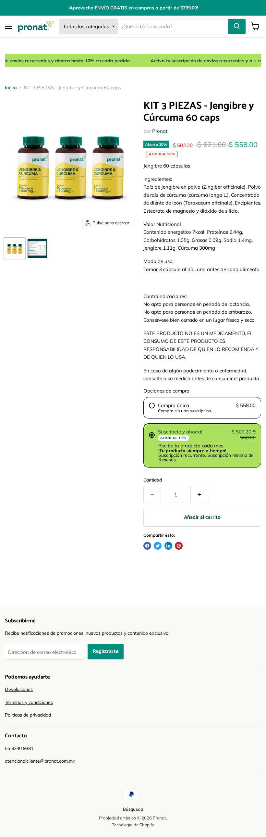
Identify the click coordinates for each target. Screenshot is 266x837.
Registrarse (105, 651)
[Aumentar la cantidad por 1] (199, 494)
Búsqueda (133, 809)
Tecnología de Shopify (133, 824)
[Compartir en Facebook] (147, 546)
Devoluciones (19, 689)
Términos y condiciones (29, 702)
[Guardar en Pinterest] (179, 546)
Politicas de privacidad (28, 715)
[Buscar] (237, 26)
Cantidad (152, 480)
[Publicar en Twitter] (158, 546)
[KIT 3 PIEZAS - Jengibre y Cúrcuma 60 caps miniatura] (14, 248)
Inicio (11, 87)
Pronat (159, 131)
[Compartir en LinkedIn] (168, 546)
